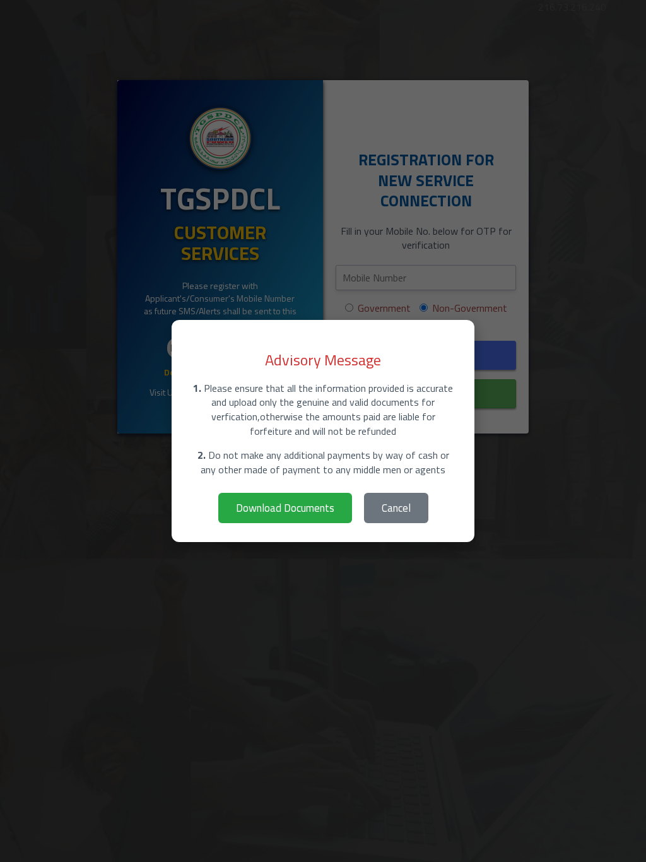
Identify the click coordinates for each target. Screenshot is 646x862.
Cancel (396, 508)
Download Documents (285, 508)
